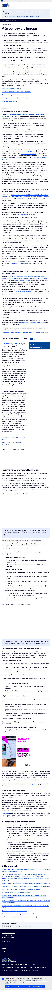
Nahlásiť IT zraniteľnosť (7, 967)
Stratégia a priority (7, 24)
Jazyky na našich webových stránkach (24, 967)
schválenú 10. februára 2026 (28, 153)
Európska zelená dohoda (8, 101)
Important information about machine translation (27, 16)
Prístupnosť (4, 951)
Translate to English (10, 16)
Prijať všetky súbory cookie (13, 986)
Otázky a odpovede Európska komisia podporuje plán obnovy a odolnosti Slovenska (25, 886)
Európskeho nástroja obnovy (26, 198)
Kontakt (33, 964)
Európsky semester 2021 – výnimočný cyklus (14, 98)
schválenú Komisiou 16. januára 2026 (21, 152)
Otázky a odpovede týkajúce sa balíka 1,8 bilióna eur (16, 91)
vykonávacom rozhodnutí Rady (23, 291)
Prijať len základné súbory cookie (34, 986)
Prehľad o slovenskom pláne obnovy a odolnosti (15, 892)
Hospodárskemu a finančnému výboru (29, 322)
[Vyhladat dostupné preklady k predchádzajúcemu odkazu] (20, 88)
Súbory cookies (40, 967)
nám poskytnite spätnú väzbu (24, 926)
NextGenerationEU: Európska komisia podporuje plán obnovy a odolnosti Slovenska (25, 883)
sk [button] (42, 5)
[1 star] (3, 926)
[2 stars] (4, 926)
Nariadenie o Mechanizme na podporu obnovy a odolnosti (18, 914)
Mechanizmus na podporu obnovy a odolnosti (14, 95)
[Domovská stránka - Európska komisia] (6, 5)
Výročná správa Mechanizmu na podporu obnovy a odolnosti (19, 917)
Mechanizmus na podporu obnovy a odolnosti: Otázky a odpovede (20, 889)
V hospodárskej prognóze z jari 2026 (12, 343)
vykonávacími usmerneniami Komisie (19, 263)
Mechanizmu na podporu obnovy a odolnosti (36, 196)
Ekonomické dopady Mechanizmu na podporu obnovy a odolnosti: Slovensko (25, 332)
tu (25, 330)
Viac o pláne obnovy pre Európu (10, 88)
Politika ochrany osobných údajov (10, 970)
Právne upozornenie (25, 970)
